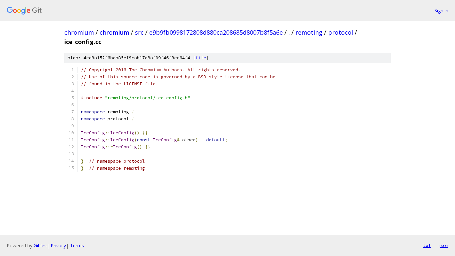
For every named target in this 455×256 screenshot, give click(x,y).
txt (427, 245)
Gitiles (40, 245)
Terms (77, 245)
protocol (340, 32)
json (443, 245)
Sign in (441, 10)
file (201, 58)
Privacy (58, 245)
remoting (308, 32)
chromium (79, 32)
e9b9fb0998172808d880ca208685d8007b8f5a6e (216, 32)
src (139, 32)
